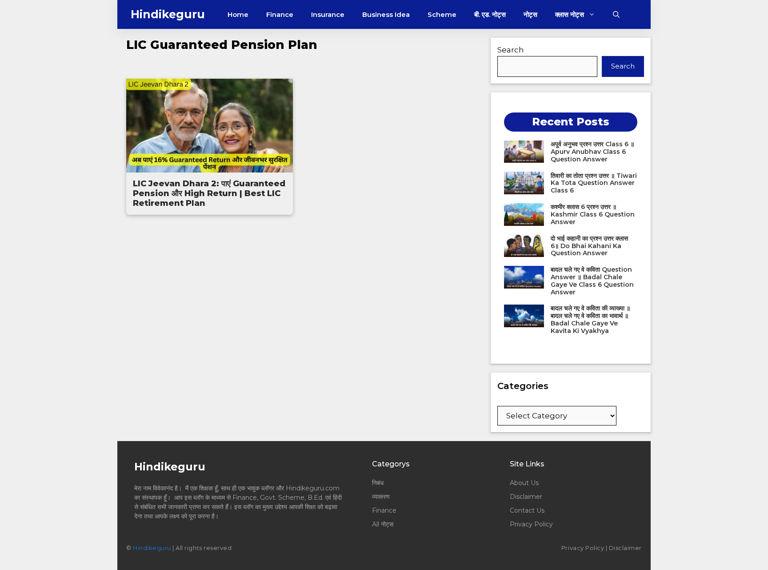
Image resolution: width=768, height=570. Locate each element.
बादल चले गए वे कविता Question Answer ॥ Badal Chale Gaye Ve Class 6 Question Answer (592, 280)
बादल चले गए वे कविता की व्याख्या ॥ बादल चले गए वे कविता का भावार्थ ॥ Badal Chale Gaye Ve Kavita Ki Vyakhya (590, 319)
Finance (279, 14)
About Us (524, 483)
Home (238, 14)
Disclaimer (526, 497)
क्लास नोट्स (569, 14)
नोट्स (530, 14)
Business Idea (386, 14)
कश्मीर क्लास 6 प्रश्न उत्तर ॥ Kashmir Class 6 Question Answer (593, 214)
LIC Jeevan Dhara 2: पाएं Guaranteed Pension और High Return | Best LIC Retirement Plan (209, 193)
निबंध (378, 483)
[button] (616, 14)
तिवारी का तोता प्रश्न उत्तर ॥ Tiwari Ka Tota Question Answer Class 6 (594, 183)
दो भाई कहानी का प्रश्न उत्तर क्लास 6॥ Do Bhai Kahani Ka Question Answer (589, 245)
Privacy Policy (531, 524)
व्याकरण (381, 497)
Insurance (327, 14)
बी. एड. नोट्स (490, 14)
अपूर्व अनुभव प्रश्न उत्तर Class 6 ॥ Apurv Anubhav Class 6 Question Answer (592, 151)
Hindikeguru (168, 14)
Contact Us (527, 510)
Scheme (442, 14)
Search (510, 49)
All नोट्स (382, 524)
